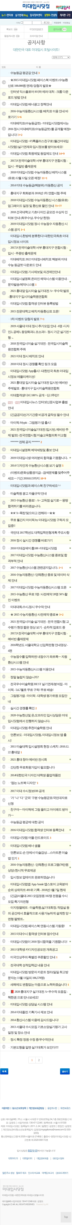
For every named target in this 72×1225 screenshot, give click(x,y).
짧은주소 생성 (8, 1173)
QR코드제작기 (62, 1173)
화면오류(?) (65, 1108)
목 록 (4, 1071)
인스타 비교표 (34, 1173)
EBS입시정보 (58, 1158)
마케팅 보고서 (48, 1173)
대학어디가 (13, 1158)
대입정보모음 (42, 1158)
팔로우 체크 (21, 1173)
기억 (18, 23)
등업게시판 (52, 1108)
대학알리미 (27, 1158)
